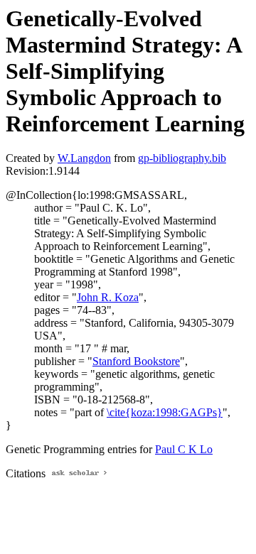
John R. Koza (108, 297)
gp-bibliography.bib (182, 158)
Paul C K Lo (184, 449)
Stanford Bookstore (136, 361)
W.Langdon (84, 158)
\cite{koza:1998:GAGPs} (165, 412)
